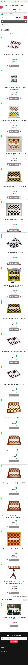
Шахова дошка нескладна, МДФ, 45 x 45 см (14, 318)
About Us (2, 647)
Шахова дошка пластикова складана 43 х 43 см (14, 351)
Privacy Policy (3, 650)
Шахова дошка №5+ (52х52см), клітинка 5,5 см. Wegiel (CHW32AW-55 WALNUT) (14, 516)
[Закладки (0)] (18, 1)
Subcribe (15, 641)
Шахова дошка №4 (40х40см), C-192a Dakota (14, 417)
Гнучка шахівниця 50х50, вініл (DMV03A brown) (14, 54)
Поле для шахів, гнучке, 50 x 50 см (14, 219)
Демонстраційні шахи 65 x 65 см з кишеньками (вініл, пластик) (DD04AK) (14, 121)
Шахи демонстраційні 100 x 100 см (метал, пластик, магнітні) (14, 286)
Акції (1, 655)
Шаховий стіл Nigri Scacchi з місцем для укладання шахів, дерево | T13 (14, 582)
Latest (2, 659)
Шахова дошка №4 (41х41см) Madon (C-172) (14, 450)
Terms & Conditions (4, 651)
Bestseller (2, 658)
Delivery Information (4, 648)
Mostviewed (3, 656)
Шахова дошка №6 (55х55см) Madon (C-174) (14, 549)
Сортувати (12, 33)
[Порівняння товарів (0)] (15, 1)
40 (17, 33)
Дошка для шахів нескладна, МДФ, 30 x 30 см (14, 186)
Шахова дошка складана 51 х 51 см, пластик (14, 384)
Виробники (3, 654)
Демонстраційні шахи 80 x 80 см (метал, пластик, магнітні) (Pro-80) (14, 154)
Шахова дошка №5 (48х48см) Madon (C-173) (14, 483)
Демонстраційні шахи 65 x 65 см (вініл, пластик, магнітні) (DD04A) (14, 88)
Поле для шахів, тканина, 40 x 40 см (14, 252)
